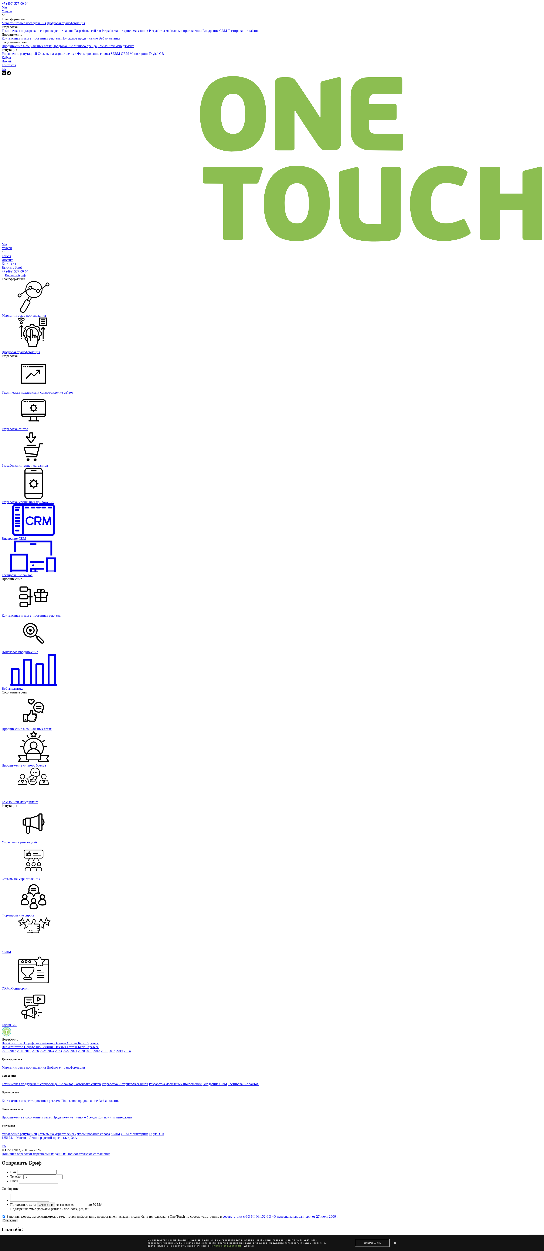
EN (4, 69)
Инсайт (7, 61)
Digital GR (156, 53)
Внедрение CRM (215, 30)
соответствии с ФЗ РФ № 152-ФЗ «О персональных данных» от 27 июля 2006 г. (281, 1216)
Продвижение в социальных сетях (27, 46)
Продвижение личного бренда (74, 46)
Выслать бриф (12, 267)
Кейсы (6, 57)
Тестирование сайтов (243, 30)
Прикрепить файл (23, 1204)
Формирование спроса (93, 53)
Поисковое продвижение (79, 38)
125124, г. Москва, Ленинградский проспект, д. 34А (39, 1137)
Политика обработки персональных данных (34, 1154)
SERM (115, 53)
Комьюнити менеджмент (116, 46)
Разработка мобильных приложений (175, 30)
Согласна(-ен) (372, 1243)
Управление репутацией (19, 53)
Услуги (7, 11)
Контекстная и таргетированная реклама (31, 38)
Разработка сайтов (87, 30)
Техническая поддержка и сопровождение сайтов (38, 30)
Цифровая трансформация (66, 23)
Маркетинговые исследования (24, 23)
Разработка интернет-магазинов (125, 30)
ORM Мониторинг (134, 53)
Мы (4, 7)
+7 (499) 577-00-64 (15, 3)
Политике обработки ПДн (227, 1246)
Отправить (10, 1220)
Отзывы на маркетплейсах (57, 53)
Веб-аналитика (109, 38)
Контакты (9, 65)
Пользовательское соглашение (88, 1154)
